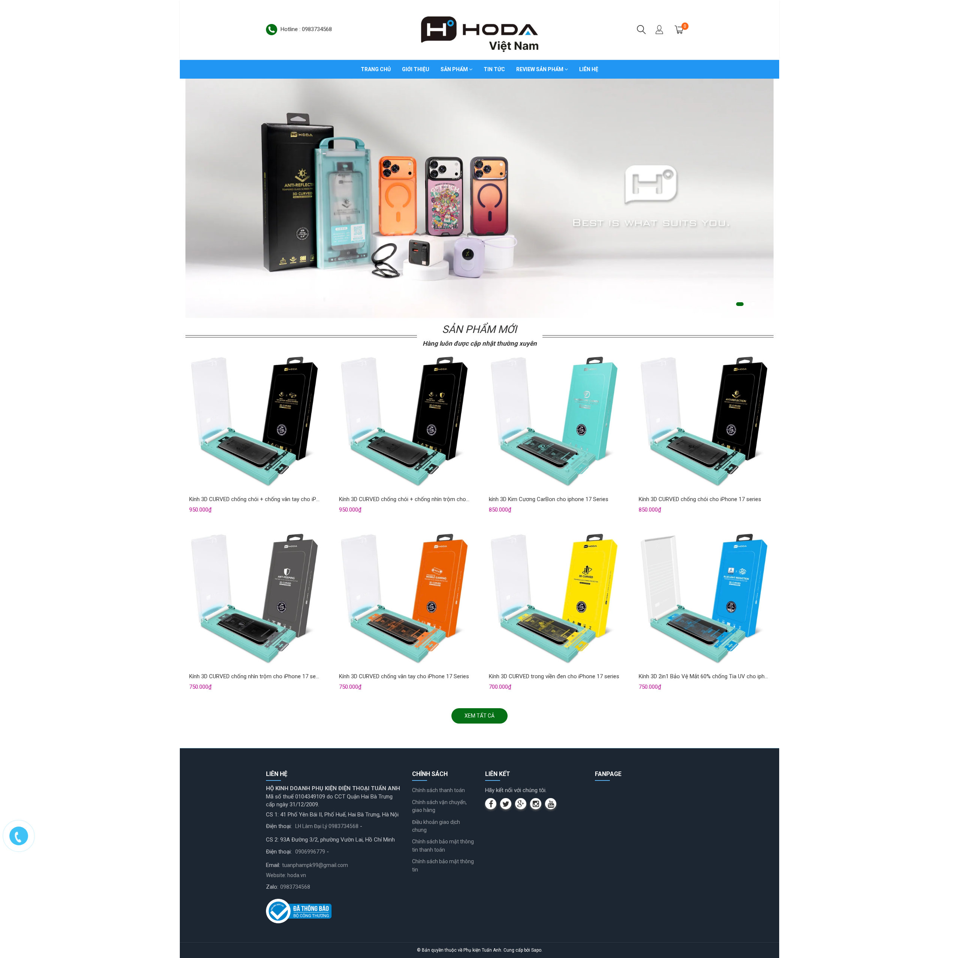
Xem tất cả (479, 716)
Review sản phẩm (540, 69)
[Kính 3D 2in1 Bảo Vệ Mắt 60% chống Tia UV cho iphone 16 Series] (704, 600)
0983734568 (295, 887)
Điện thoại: (279, 826)
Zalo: (272, 886)
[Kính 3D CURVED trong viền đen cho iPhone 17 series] (554, 600)
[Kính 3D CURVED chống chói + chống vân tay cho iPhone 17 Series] (254, 422)
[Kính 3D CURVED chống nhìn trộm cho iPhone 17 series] (254, 600)
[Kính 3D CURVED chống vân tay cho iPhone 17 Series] (404, 600)
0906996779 (310, 852)
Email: (273, 865)
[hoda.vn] (479, 29)
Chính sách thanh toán (438, 790)
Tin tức (494, 69)
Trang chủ (376, 69)
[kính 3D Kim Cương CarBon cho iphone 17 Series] (554, 422)
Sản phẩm (455, 69)
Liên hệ (588, 69)
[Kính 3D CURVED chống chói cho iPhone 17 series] (704, 422)
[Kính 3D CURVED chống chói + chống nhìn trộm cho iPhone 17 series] (404, 422)
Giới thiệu (415, 69)
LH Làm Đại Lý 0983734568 (327, 826)
